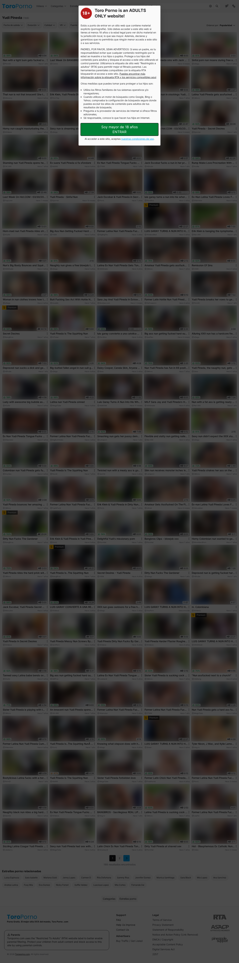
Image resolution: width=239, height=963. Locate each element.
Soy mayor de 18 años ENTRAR (119, 129)
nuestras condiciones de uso (137, 138)
